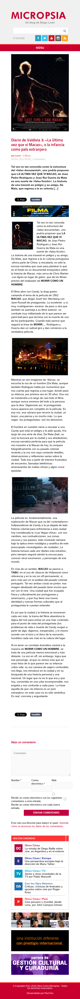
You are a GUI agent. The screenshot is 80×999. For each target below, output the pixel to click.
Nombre (16, 780)
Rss (65, 38)
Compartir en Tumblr (36, 199)
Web (54, 780)
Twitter (45, 38)
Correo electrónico (38, 782)
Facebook (38, 38)
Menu (40, 48)
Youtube (52, 38)
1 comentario (38, 159)
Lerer (18, 155)
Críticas (27, 155)
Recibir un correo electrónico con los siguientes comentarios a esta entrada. (36, 799)
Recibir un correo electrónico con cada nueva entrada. (35, 806)
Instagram (58, 38)
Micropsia (38, 15)
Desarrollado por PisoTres (40, 993)
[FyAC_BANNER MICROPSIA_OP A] (40, 215)
